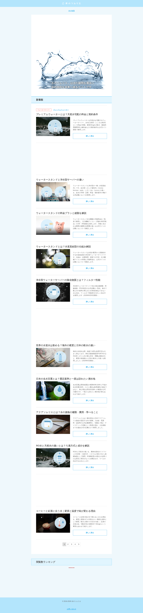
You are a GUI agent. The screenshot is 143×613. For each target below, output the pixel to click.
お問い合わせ (71, 609)
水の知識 (71, 11)
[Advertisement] (71, 33)
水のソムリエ (71, 3)
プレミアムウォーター (61, 110)
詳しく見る (90, 136)
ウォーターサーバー (44, 110)
